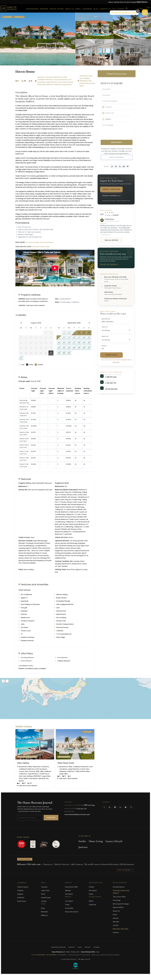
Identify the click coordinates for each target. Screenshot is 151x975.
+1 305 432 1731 (110, 383)
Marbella (44, 912)
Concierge (116, 900)
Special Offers (118, 907)
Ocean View (61, 82)
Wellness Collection (53, 85)
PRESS (78, 9)
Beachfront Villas (60, 77)
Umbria (44, 901)
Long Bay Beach (65, 299)
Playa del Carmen (71, 912)
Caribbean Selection (44, 80)
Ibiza (43, 908)
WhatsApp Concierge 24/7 (111, 196)
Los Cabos (69, 901)
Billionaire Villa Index (120, 929)
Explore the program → (109, 264)
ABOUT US (69, 9)
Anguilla (20, 894)
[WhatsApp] (109, 807)
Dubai (91, 894)
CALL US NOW (118, 9)
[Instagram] (131, 807)
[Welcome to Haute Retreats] (145, 12)
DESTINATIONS (32, 9)
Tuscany (44, 887)
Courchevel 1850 (71, 887)
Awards (115, 918)
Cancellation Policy (25, 666)
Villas (44, 85)
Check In (105, 327)
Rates (24, 377)
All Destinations (118, 887)
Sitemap (96, 947)
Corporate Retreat (60, 80)
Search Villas (111, 355)
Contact (116, 932)
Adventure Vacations (45, 77)
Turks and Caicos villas (41, 246)
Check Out (105, 336)
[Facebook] (104, 807)
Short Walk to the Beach (28, 778)
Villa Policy (27, 653)
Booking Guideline (58, 947)
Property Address (30, 294)
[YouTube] (125, 807)
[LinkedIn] (120, 807)
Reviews (116, 922)
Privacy (88, 947)
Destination (106, 319)
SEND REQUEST (116, 142)
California (92, 905)
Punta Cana (21, 901)
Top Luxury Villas (119, 897)
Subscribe (51, 817)
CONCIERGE (87, 9)
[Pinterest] (115, 807)
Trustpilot (116, 215)
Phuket (91, 887)
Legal (80, 947)
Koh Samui (93, 890)
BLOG (95, 9)
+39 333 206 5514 (111, 389)
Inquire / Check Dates (111, 189)
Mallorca (44, 915)
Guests (104, 346)
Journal (115, 925)
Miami (91, 901)
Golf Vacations (41, 769)
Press (115, 915)
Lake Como (45, 890)
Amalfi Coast (46, 898)
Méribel (68, 890)
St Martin (20, 898)
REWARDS (44, 9)
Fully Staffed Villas (83, 771)
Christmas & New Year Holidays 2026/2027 (86, 78)
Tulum (67, 905)
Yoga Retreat (67, 85)
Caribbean (75, 302)
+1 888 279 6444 (111, 377)
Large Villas (46, 776)
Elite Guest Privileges (121, 904)
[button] (126, 8)
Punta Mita (69, 908)
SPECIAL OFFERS (57, 9)
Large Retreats (51, 82)
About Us (116, 911)
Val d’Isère (69, 894)
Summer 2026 (34, 771)
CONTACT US (105, 9)
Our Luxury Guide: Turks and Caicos (39, 242)
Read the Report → (125, 870)
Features (26, 478)
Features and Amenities (34, 584)
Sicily (43, 894)
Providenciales (64, 302)
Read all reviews (111, 240)
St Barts (20, 890)
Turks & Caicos (22, 887)
